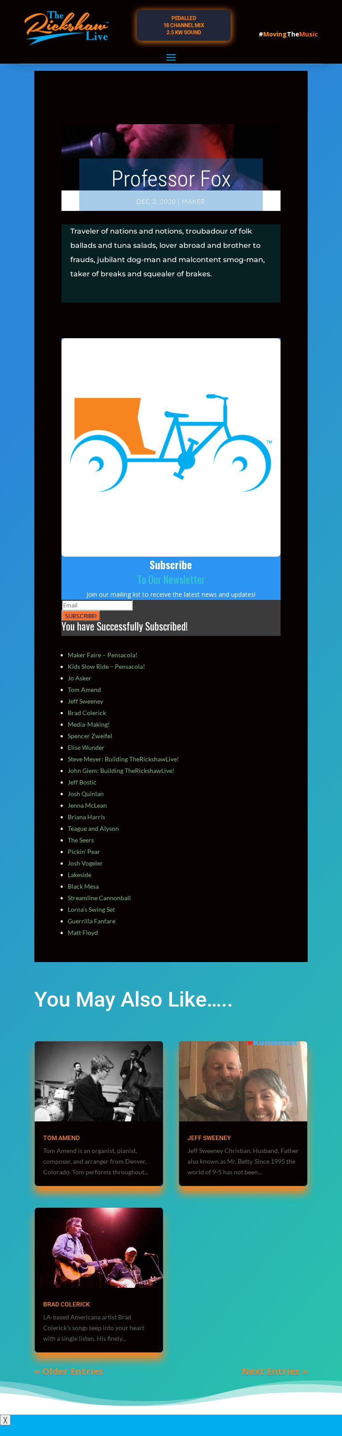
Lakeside (79, 874)
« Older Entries (68, 1371)
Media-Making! (89, 724)
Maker (193, 201)
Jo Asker (79, 678)
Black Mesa (83, 886)
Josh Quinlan (86, 793)
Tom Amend (84, 689)
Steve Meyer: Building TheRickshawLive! (123, 759)
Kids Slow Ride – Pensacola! (106, 666)
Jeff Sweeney (85, 701)
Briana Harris (86, 817)
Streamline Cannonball (99, 898)
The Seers (81, 840)
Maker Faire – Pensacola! (103, 655)
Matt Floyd (83, 932)
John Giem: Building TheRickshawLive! (121, 770)
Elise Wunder (86, 747)
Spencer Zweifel (90, 736)
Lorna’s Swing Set (91, 909)
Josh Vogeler (85, 863)
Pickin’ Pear (84, 851)
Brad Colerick (87, 712)
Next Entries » (275, 1371)
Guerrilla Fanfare (91, 921)
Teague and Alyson (93, 828)
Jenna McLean (87, 805)
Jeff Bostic (82, 782)
